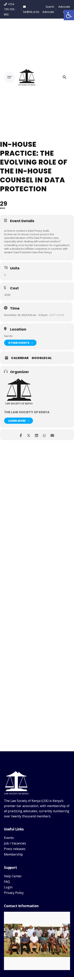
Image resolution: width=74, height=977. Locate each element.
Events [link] (9, 838)
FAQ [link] (7, 881)
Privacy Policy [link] (14, 893)
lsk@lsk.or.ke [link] (31, 12)
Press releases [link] (14, 849)
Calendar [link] (20, 358)
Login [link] (8, 887)
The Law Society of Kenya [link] (27, 412)
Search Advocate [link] (48, 9)
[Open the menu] (9, 77)
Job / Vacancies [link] (15, 843)
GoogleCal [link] (42, 358)
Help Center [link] (13, 876)
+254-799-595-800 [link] (9, 9)
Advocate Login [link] (64, 9)
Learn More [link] (17, 421)
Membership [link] (13, 854)
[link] (69, 15)
